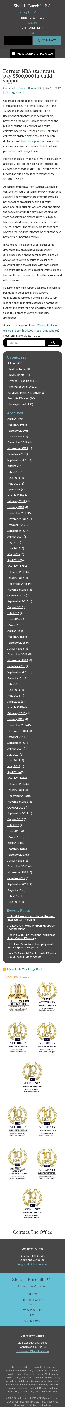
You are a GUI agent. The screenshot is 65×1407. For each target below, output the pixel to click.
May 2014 (13, 766)
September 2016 (17, 601)
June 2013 (13, 831)
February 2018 (16, 501)
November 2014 (17, 731)
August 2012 (15, 890)
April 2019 (14, 418)
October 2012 (16, 878)
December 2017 (17, 513)
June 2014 (13, 760)
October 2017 (16, 524)
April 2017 (14, 560)
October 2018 (16, 454)
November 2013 (17, 801)
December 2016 (17, 583)
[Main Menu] (18, 41)
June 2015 (13, 689)
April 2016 (14, 630)
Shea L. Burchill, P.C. (31, 88)
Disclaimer (12, 1401)
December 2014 (17, 725)
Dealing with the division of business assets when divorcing (31, 936)
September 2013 (17, 813)
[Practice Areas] (32, 53)
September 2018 (17, 460)
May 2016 (13, 624)
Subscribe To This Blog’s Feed (24, 969)
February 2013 (16, 854)
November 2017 (17, 518)
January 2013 (15, 860)
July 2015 (13, 683)
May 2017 (13, 554)
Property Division (18, 398)
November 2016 (17, 589)
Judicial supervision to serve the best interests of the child (31, 917)
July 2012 (13, 895)
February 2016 (16, 642)
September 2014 (17, 742)
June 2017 (13, 548)
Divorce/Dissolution (19, 380)
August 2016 (15, 607)
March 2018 (15, 495)
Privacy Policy (38, 1401)
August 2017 (15, 536)
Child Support (15, 374)
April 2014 (14, 772)
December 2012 (17, 866)
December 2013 (17, 795)
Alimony (12, 363)
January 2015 (15, 719)
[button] (61, 1381)
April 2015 (14, 701)
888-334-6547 (32, 18)
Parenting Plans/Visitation (23, 392)
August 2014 (15, 748)
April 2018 (14, 489)
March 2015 (15, 707)
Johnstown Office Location (32, 1351)
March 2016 (15, 636)
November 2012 (17, 872)
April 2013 (14, 842)
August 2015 (15, 677)
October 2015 (16, 666)
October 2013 (16, 807)
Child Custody (16, 369)
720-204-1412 (32, 28)
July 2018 (13, 471)
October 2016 (16, 595)
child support (33, 141)
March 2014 (15, 778)
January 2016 (15, 648)
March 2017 (15, 566)
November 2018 (17, 448)
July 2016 (13, 613)
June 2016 (13, 619)
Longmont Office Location (32, 1264)
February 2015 (16, 713)
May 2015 (13, 695)
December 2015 (17, 654)
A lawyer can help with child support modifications (31, 927)
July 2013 (13, 825)
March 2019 (15, 424)
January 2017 (15, 577)
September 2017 (17, 530)
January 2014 (15, 789)
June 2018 (13, 477)
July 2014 (13, 754)
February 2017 (16, 571)
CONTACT (49, 40)
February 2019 (16, 430)
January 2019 (15, 436)
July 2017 (13, 542)
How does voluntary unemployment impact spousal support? (30, 945)
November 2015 (17, 660)
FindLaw (46, 1405)
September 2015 (17, 672)
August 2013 (15, 819)
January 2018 (15, 507)
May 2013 (13, 837)
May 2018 (13, 483)
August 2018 (15, 465)
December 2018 (17, 442)
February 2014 (16, 784)
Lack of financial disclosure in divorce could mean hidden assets (31, 955)
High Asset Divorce (19, 386)
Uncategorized (13, 92)
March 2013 (15, 848)
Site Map (24, 1401)
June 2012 (13, 901)
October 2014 (16, 736)
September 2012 (17, 884)
